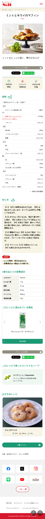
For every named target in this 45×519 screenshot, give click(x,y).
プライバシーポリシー (12, 508)
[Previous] (4, 322)
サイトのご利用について (31, 503)
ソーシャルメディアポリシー (30, 508)
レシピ (10, 9)
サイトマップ (18, 503)
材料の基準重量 (37, 191)
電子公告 (9, 503)
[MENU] (41, 4)
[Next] (40, 322)
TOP (5, 9)
